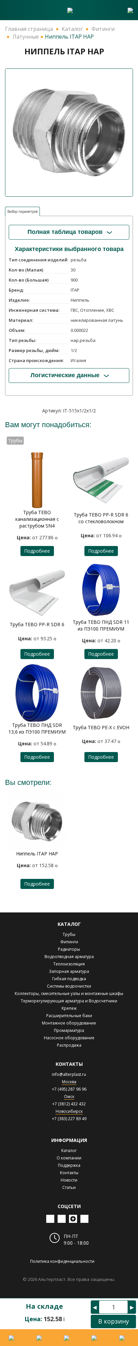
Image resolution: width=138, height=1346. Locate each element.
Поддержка (69, 1165)
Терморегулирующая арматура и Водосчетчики (69, 1001)
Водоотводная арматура (69, 956)
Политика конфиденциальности (62, 1261)
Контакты (69, 1173)
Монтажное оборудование (69, 1023)
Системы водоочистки (69, 986)
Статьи (69, 1187)
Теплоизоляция (69, 964)
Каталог (69, 1150)
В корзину (113, 1321)
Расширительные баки (69, 1015)
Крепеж (69, 1008)
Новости (69, 1180)
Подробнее (37, 551)
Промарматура (69, 1030)
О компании (69, 1158)
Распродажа (69, 1045)
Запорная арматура (69, 971)
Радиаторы (69, 949)
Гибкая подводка (69, 979)
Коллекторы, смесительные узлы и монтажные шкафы (69, 993)
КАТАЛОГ (69, 924)
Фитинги (69, 942)
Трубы (69, 934)
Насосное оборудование (69, 1038)
